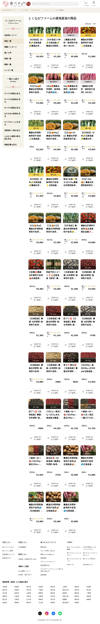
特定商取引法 (45, 565)
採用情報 (43, 575)
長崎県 (17, 602)
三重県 (89, 593)
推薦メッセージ (10, 47)
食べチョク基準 (7, 551)
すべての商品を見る (12, 93)
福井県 (17, 593)
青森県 (17, 587)
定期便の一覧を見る (12, 130)
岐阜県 (52, 593)
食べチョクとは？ (8, 547)
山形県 (65, 587)
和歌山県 (66, 596)
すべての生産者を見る (12, 100)
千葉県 (41, 590)
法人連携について (24, 571)
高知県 (77, 599)
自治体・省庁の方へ (25, 575)
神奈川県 (66, 590)
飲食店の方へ (6, 558)
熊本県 (28, 602)
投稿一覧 (7, 59)
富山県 (89, 590)
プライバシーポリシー (48, 562)
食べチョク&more (89, 559)
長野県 (41, 593)
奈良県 (52, 596)
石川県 (4, 593)
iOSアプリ (70, 564)
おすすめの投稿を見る (12, 115)
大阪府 (28, 596)
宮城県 (41, 587)
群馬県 (17, 590)
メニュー (93, 5)
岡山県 (4, 599)
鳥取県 (77, 596)
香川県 (52, 599)
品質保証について (8, 554)
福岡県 (89, 599)
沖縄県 (77, 602)
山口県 (28, 599)
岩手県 (28, 587)
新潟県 (77, 590)
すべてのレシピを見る (12, 123)
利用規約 (43, 558)
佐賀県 (4, 602)
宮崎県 (52, 602)
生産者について (10, 35)
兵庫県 (41, 596)
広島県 (17, 599)
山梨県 (28, 593)
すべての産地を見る (12, 108)
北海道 (4, 587)
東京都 (52, 590)
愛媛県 (65, 599)
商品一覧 (7, 41)
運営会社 (43, 547)
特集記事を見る (10, 145)
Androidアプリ (88, 564)
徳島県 (41, 599)
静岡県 (65, 593)
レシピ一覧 (8, 70)
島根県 (89, 596)
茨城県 (89, 587)
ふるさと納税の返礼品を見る (12, 137)
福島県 (77, 587)
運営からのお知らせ (47, 554)
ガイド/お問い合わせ (47, 551)
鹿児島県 (66, 602)
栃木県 (4, 590)
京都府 (17, 596)
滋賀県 (4, 596)
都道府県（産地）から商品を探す (15, 582)
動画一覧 (7, 64)
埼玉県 (28, 590)
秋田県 (52, 587)
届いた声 (7, 53)
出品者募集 (22, 547)
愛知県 (77, 593)
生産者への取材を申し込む (27, 559)
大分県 (41, 602)
